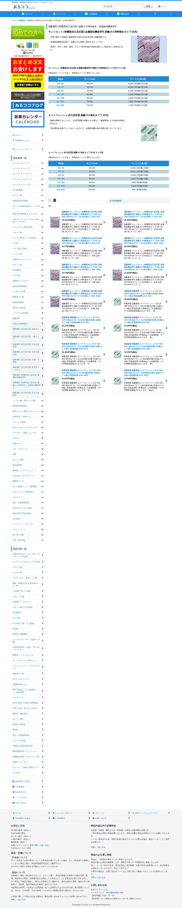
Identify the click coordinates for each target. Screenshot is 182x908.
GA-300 (60, 105)
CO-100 (61, 179)
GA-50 (60, 91)
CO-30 (61, 171)
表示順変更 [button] (117, 201)
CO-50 (61, 175)
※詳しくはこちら (41, 845)
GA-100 (60, 94)
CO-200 (61, 186)
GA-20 (60, 83)
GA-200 (60, 101)
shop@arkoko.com (114, 892)
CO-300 (61, 189)
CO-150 (61, 182)
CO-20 (61, 168)
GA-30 (60, 87)
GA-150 (60, 98)
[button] (155, 14)
